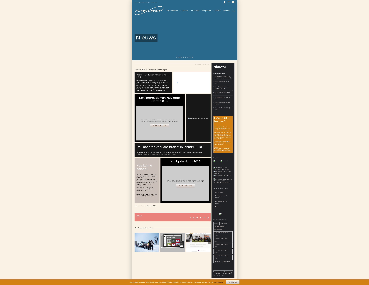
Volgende (206, 64)
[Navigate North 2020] (223, 172)
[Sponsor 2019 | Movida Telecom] (172, 242)
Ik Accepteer (160, 125)
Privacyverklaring (172, 121)
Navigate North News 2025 (221, 257)
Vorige (199, 64)
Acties (216, 223)
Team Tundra (142, 205)
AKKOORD (232, 282)
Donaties (224, 223)
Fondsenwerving (219, 226)
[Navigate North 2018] (223, 181)
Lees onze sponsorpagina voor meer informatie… (159, 154)
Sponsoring (226, 261)
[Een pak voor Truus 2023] (223, 169)
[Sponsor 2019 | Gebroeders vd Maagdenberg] (198, 242)
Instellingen (218, 282)
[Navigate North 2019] (223, 176)
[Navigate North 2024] (223, 163)
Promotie (217, 261)
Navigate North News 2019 (221, 240)
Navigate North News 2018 (221, 234)
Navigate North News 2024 (221, 251)
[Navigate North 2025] (216, 163)
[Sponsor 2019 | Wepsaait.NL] (147, 242)
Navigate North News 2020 (221, 246)
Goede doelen (218, 229)
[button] (233, 10)
